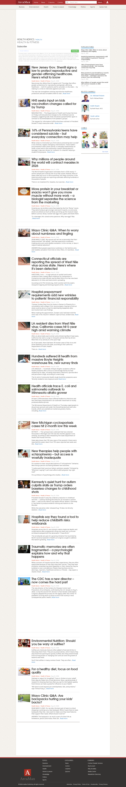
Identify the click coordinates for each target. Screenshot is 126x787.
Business (22, 7)
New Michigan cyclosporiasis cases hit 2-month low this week (54, 424)
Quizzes (67, 771)
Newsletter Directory (94, 774)
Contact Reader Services (95, 763)
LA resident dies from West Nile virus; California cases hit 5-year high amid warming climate (54, 326)
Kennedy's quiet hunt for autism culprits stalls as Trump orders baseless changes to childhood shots (54, 486)
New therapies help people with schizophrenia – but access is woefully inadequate (54, 454)
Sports (92, 7)
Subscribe (75, 51)
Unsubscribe (94, 784)
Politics (83, 7)
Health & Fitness (45, 81)
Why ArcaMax (92, 769)
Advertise (69, 784)
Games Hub (103, 7)
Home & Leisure (58, 7)
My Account (91, 766)
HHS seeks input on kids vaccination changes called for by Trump (54, 103)
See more (105, 152)
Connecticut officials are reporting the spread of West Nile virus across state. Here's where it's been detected (55, 263)
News (67, 763)
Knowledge (72, 7)
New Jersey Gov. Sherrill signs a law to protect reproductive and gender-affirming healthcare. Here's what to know (54, 72)
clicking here (59, 60)
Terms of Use (85, 784)
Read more (66, 93)
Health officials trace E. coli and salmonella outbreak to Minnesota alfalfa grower (54, 389)
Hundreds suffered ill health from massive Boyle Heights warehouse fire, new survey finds (55, 359)
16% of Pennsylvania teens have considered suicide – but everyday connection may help (54, 133)
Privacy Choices (103, 784)
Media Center (92, 771)
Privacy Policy (77, 784)
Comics (67, 766)
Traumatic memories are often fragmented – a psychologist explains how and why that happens (53, 551)
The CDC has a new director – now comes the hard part (53, 580)
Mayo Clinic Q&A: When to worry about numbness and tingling (55, 232)
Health (46, 7)
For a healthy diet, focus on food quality (55, 670)
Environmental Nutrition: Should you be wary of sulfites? (53, 642)
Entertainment (34, 7)
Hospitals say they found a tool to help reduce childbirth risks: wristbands (55, 520)
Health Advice (35, 81)
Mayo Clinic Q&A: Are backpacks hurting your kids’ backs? (52, 698)
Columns (67, 769)
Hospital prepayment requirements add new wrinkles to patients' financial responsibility (55, 294)
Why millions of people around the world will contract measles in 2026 (55, 162)
